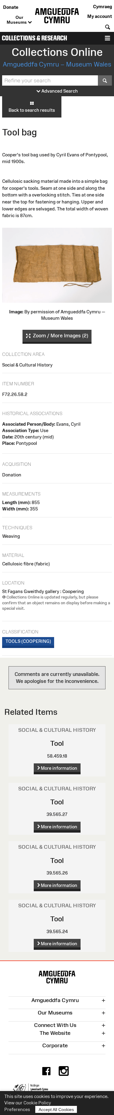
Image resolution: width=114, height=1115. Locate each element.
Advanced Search (59, 91)
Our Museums (17, 20)
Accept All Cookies (56, 1109)
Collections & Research (34, 38)
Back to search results (32, 110)
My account (99, 16)
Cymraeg (102, 6)
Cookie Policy (37, 1102)
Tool (57, 743)
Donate (10, 7)
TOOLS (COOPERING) (28, 641)
